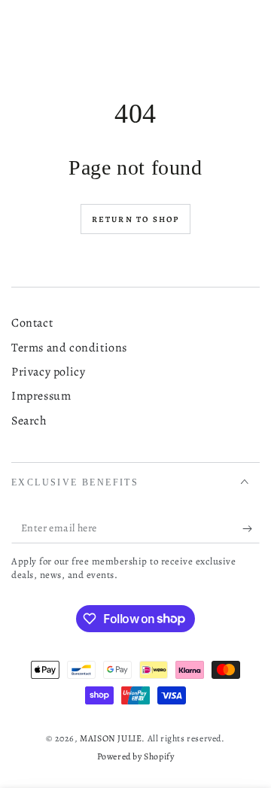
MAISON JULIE (111, 738)
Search (29, 420)
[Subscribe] (251, 528)
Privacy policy (48, 372)
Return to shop (136, 219)
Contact (32, 323)
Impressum (41, 396)
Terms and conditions (69, 347)
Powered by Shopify (136, 756)
